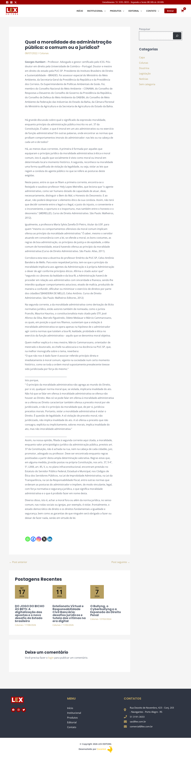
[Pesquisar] (177, 35)
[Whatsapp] (27, 539)
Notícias (143, 79)
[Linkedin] (49, 539)
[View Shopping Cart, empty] (182, 10)
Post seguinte (120, 562)
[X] (44, 539)
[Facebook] (7, 2)
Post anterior (18, 562)
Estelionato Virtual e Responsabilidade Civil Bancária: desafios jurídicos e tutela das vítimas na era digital (69, 613)
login (51, 657)
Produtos (72, 717)
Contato (71, 727)
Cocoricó (102, 749)
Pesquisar (144, 29)
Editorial (72, 722)
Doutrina (144, 68)
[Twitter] (15, 2)
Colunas (44, 53)
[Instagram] (11, 2)
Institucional (74, 712)
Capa (142, 57)
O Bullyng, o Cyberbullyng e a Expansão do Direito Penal (105, 610)
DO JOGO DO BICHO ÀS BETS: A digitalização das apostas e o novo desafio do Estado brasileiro (29, 613)
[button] (104, 10)
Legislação (145, 73)
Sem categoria (147, 84)
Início (70, 708)
